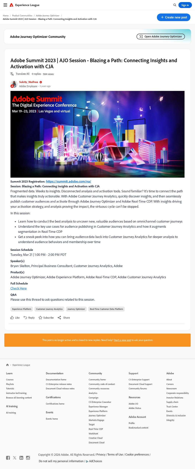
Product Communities (22, 15)
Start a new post (122, 340)
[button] (173, 17)
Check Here (18, 288)
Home (6, 15)
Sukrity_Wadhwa (28, 81)
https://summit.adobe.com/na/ (68, 181)
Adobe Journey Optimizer (47, 15)
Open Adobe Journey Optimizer (163, 36)
